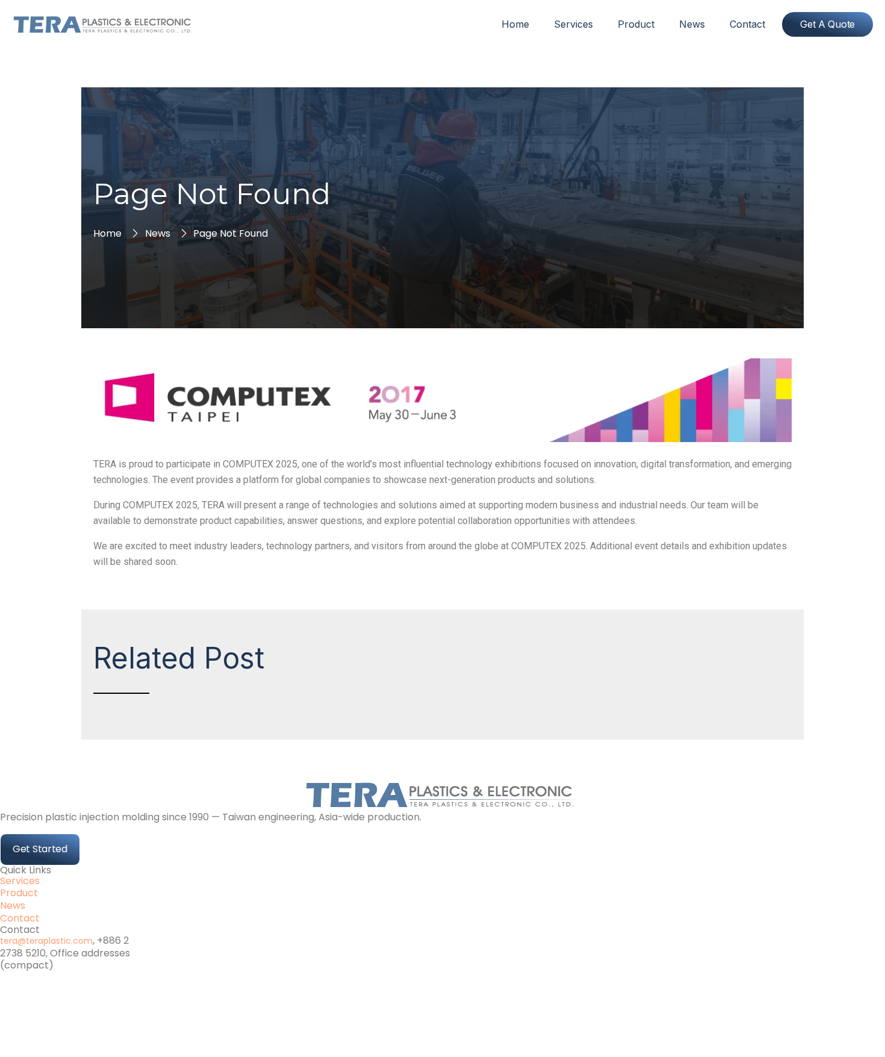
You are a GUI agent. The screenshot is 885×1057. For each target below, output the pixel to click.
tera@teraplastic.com (46, 941)
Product (636, 24)
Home (515, 24)
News (692, 24)
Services (573, 24)
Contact (747, 24)
